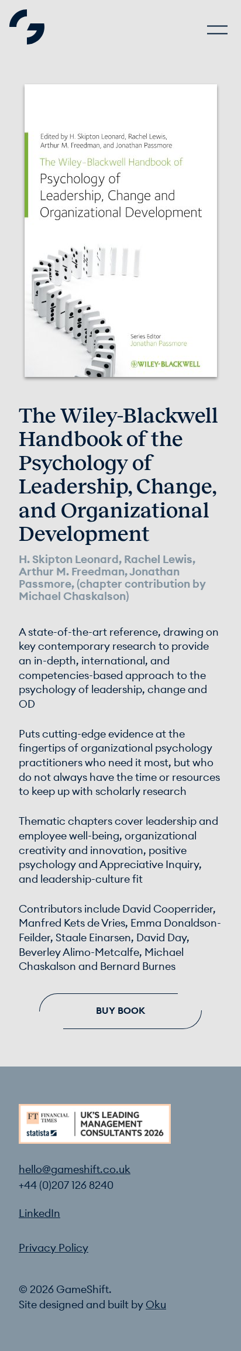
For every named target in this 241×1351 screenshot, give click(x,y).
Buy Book (120, 1011)
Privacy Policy (53, 1248)
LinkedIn (39, 1214)
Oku (156, 1305)
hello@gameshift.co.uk (74, 1170)
